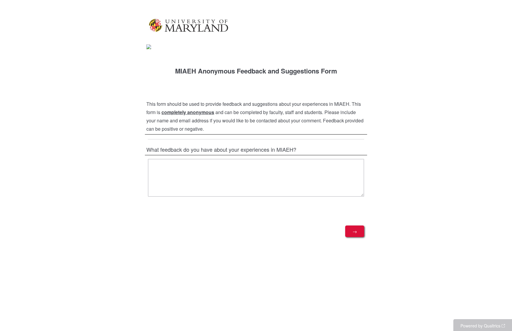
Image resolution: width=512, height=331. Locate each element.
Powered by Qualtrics (480, 326)
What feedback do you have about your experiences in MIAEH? (221, 149)
